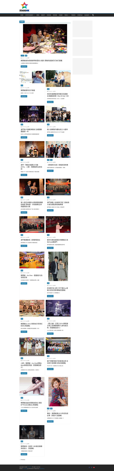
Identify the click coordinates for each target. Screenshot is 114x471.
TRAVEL (66, 15)
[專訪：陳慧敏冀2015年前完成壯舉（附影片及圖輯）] (58, 391)
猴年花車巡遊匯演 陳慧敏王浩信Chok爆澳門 (57, 241)
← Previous (22, 459)
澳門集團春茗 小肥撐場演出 (30, 240)
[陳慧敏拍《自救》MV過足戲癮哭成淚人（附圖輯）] (31, 432)
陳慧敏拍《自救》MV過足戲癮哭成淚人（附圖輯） (31, 447)
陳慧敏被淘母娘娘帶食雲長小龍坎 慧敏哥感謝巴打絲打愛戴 (41, 60)
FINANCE (73, 15)
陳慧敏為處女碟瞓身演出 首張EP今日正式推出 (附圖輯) (31, 404)
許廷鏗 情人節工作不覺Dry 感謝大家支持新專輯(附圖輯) (57, 289)
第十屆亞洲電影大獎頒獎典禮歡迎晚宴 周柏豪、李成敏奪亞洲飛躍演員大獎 (32, 204)
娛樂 (26, 55)
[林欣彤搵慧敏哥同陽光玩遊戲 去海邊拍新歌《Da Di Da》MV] (58, 78)
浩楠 (28, 58)
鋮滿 (54, 410)
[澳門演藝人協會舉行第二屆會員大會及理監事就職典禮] (58, 187)
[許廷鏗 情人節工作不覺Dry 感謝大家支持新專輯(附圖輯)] (58, 266)
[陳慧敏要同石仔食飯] (31, 76)
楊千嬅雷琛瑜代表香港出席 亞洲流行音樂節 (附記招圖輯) (57, 362)
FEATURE (55, 15)
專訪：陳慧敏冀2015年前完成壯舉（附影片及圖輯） (57, 414)
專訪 (51, 408)
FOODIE (60, 15)
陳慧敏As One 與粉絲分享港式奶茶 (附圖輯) (31, 325)
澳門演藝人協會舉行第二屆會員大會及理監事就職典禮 (58, 203)
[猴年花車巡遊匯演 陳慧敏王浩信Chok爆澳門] (58, 224)
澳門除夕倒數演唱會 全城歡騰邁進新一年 (31, 130)
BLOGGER (87, 15)
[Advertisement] (82, 29)
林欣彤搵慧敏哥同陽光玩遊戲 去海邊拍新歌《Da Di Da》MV (58, 95)
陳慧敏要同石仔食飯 (28, 90)
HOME (21, 15)
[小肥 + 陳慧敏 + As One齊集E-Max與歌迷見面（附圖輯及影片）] (31, 346)
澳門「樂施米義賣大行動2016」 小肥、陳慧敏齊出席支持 (31, 167)
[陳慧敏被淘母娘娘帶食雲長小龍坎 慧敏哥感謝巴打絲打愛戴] (45, 38)
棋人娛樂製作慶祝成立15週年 (57, 129)
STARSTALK (79, 15)
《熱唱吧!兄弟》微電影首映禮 (57, 165)
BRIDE (38, 15)
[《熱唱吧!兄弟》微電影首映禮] (58, 149)
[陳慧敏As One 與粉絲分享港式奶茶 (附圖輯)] (31, 308)
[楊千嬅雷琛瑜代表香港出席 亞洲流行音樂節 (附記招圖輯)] (58, 345)
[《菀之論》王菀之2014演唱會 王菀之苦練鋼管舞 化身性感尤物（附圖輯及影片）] (58, 308)
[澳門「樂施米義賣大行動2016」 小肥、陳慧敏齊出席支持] (31, 149)
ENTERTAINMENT (29, 15)
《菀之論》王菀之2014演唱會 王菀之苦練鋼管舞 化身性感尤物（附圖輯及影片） (58, 325)
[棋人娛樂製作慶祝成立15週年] (58, 114)
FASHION (49, 15)
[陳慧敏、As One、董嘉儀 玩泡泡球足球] (31, 260)
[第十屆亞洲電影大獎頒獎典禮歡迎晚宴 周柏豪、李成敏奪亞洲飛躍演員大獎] (31, 187)
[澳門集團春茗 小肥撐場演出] (31, 224)
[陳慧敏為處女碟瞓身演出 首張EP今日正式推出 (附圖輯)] (31, 386)
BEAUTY (43, 15)
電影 (51, 159)
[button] (34, 15)
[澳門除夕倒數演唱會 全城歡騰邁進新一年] (31, 114)
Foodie (22, 55)
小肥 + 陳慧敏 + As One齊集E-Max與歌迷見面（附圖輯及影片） (31, 365)
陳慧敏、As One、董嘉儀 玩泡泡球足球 (31, 276)
